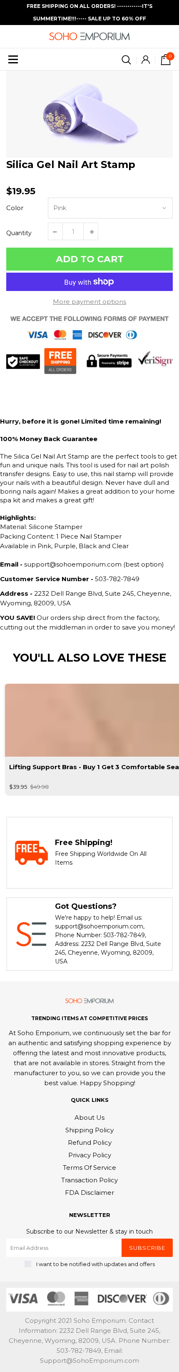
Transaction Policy (89, 1180)
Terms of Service (89, 1167)
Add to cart (90, 259)
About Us (89, 1117)
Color (14, 208)
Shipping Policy (89, 1130)
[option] (89, 114)
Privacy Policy (89, 1155)
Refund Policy (90, 1142)
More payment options (89, 302)
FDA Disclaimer (89, 1192)
